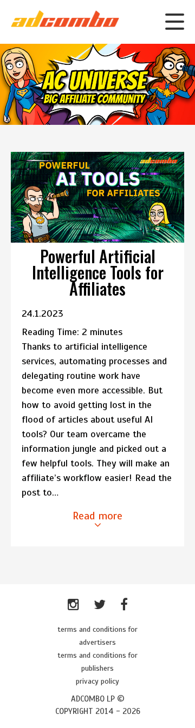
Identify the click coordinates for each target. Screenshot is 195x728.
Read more (97, 516)
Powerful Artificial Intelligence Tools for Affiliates (98, 272)
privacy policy (97, 681)
